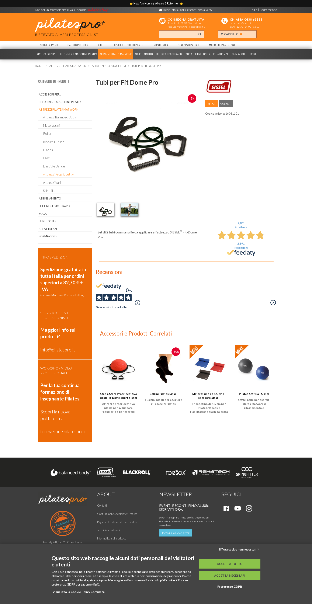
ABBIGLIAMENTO (144, 54)
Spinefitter (50, 190)
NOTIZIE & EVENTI (49, 45)
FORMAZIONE (238, 54)
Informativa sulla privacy (111, 538)
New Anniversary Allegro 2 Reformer (156, 3)
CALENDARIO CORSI (78, 45)
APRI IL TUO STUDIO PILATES (128, 45)
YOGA (189, 54)
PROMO (253, 54)
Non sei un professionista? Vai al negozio (61, 9)
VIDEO (101, 45)
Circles (48, 150)
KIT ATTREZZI (220, 54)
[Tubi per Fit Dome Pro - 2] (129, 209)
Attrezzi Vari (52, 182)
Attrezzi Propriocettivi (58, 174)
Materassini (51, 125)
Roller (47, 133)
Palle (46, 158)
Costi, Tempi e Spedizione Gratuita (117, 514)
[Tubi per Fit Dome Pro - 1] (105, 209)
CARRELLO (232, 34)
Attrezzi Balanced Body (59, 117)
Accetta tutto (230, 564)
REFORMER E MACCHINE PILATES (78, 54)
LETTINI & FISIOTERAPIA (169, 54)
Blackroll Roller (53, 142)
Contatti (102, 505)
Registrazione (268, 9)
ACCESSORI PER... (47, 54)
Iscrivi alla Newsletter (176, 533)
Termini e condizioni (108, 530)
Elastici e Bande (54, 166)
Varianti (225, 103)
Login (253, 9)
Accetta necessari (229, 575)
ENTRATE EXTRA (160, 45)
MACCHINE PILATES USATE (222, 45)
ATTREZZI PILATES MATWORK (116, 54)
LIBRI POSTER (202, 54)
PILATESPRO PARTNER (189, 45)
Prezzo (211, 103)
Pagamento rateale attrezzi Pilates (117, 522)
